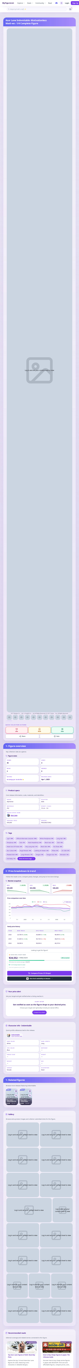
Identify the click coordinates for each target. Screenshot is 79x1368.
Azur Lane (10, 15)
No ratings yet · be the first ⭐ (15, 779)
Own (62, 731)
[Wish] (16, 1091)
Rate (57, 736)
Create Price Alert (39, 1012)
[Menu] (16, 1095)
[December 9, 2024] (57, 1348)
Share (23, 736)
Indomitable (18, 15)
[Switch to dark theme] (61, 3)
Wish (39, 731)
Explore (20, 3)
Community (39, 3)
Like (16, 731)
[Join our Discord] (56, 3)
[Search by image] (70, 9)
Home (4, 15)
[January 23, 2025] (22, 1348)
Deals (29, 3)
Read (50, 3)
